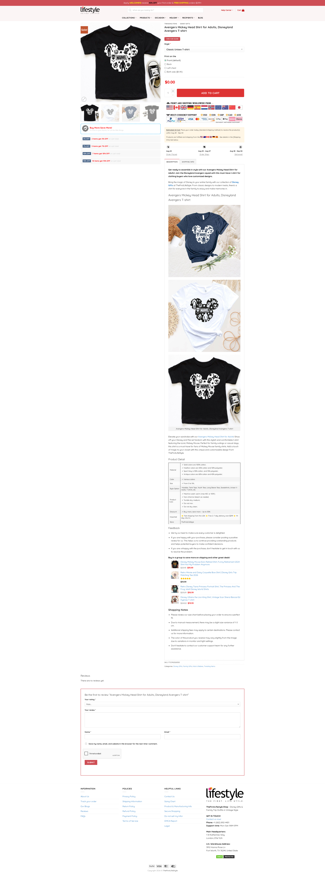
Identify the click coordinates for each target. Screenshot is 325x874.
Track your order (88, 801)
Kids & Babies (198, 666)
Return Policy (129, 806)
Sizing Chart (169, 801)
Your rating (90, 699)
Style (167, 43)
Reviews (84, 811)
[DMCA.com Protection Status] (225, 856)
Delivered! (238, 154)
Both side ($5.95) (175, 71)
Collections (128, 18)
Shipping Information (132, 801)
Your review (90, 710)
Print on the (170, 56)
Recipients (187, 18)
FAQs (83, 816)
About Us (85, 796)
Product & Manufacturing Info (178, 806)
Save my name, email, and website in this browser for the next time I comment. (123, 744)
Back (169, 64)
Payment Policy (130, 816)
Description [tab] (171, 162)
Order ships (204, 154)
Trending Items (170, 24)
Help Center (226, 10)
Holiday (173, 18)
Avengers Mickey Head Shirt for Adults (216, 436)
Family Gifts (187, 666)
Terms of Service (130, 821)
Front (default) (174, 60)
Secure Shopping (172, 811)
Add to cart (210, 93)
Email (167, 732)
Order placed (171, 154)
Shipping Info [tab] (188, 162)
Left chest (171, 68)
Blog (200, 18)
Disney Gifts (185, 24)
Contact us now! (213, 819)
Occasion (159, 18)
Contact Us (169, 796)
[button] (240, 10)
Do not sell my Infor (173, 816)
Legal (167, 826)
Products (145, 18)
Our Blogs (85, 806)
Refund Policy (129, 811)
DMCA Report (170, 821)
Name (88, 732)
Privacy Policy (129, 796)
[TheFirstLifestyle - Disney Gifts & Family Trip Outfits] (93, 10)
